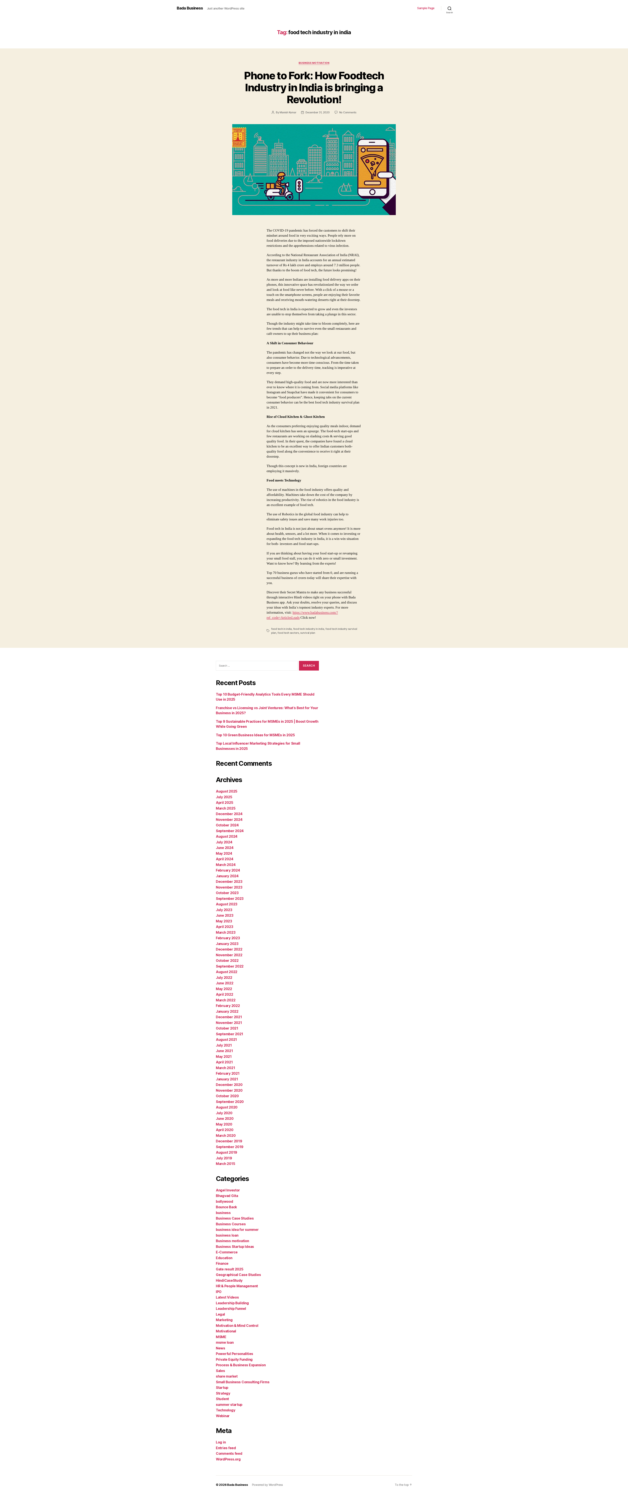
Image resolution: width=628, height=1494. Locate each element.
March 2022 (225, 1000)
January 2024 (227, 876)
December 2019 (229, 1141)
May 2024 (224, 853)
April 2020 (224, 1130)
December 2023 (229, 882)
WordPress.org (228, 1459)
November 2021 (229, 1023)
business (223, 1213)
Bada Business (190, 8)
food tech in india (281, 628)
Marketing (224, 1320)
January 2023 (227, 944)
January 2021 (227, 1079)
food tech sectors (288, 632)
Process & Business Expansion (241, 1365)
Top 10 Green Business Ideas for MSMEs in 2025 (255, 735)
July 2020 (224, 1113)
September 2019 (229, 1147)
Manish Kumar (288, 112)
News (220, 1348)
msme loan (225, 1342)
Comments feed (229, 1453)
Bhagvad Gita (227, 1196)
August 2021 (226, 1040)
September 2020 (230, 1102)
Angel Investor (228, 1190)
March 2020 (226, 1136)
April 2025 (224, 803)
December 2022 (229, 949)
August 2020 (226, 1107)
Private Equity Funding (234, 1359)
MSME (221, 1337)
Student (222, 1399)
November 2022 (229, 955)
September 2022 (230, 966)
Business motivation (314, 62)
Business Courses (231, 1224)
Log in (221, 1442)
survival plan (307, 632)
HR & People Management (237, 1286)
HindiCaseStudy (229, 1280)
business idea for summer (237, 1230)
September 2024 (230, 831)
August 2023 (226, 904)
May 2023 (224, 921)
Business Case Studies (235, 1218)
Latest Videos (227, 1297)
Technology (225, 1410)
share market (227, 1376)
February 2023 (228, 938)
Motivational (226, 1331)
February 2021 (228, 1073)
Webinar (223, 1416)
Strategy (223, 1393)
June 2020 (225, 1119)
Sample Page (426, 8)
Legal (220, 1314)
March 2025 (225, 808)
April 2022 (224, 994)
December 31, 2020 (317, 112)
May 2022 (224, 989)
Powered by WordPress (267, 1484)
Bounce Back (226, 1207)
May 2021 (224, 1057)
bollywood (224, 1201)
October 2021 (227, 1028)
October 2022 (227, 961)
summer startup (229, 1405)
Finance (222, 1263)
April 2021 (224, 1062)
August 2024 (226, 836)
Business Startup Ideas (235, 1247)
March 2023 (225, 932)
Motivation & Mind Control (237, 1326)
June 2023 (224, 915)
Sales (220, 1371)
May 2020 (224, 1124)
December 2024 (229, 814)
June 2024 (225, 848)
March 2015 (225, 1164)
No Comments (347, 112)
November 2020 (229, 1090)
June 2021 (224, 1051)
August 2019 (226, 1152)
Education (224, 1258)
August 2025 (226, 791)
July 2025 (224, 797)
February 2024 (228, 870)
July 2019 (224, 1158)
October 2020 (227, 1096)
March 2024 (226, 865)
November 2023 (229, 887)
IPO (218, 1292)
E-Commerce (226, 1252)
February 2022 (228, 1006)
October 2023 (227, 893)
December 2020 (229, 1085)
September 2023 (230, 899)
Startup (222, 1388)
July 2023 (224, 910)
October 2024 (227, 825)
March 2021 (225, 1068)
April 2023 (224, 927)
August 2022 (226, 972)
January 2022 (227, 1011)
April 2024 (224, 859)
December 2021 (229, 1017)
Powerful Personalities (234, 1354)
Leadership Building (232, 1303)
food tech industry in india (308, 628)
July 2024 (224, 842)
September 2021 (229, 1034)
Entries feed (226, 1448)
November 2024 (229, 820)
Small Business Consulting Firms (243, 1382)
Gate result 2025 (229, 1269)
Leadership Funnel (231, 1309)
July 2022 (224, 978)
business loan (227, 1235)
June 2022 (224, 983)
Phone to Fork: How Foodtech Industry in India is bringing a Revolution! (314, 87)
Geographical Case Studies (238, 1275)
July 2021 (224, 1045)
